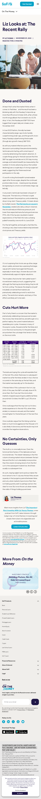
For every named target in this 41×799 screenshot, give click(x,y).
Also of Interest (7, 665)
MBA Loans (5, 652)
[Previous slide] (31, 591)
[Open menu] (38, 4)
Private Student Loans (8, 618)
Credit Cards (5, 639)
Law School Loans (7, 647)
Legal (4, 673)
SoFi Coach (5, 656)
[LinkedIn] (8, 721)
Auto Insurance (6, 630)
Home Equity (5, 626)
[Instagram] (18, 721)
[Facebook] (3, 721)
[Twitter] (13, 721)
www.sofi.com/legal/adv (11, 544)
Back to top (6, 679)
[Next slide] (35, 591)
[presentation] (20, 247)
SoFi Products (6, 601)
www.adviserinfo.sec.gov (17, 539)
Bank (3, 605)
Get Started (27, 4)
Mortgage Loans (6, 622)
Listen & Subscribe (20, 527)
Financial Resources (8, 661)
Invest (3, 635)
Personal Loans (6, 609)
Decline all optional (20, 790)
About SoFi (5, 669)
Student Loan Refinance (8, 614)
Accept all (20, 793)
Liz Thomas (9, 38)
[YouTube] (22, 721)
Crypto (4, 643)
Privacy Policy (21, 709)
